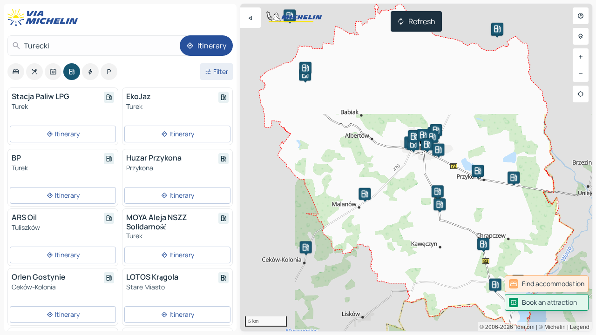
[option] (15, 71)
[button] (436, 130)
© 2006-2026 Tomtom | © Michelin (523, 326)
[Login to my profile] (581, 15)
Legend (579, 326)
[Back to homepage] (44, 17)
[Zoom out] (581, 73)
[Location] (581, 94)
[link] (547, 283)
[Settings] (581, 36)
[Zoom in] (581, 56)
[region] (416, 167)
